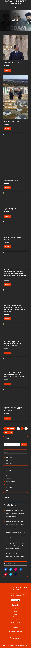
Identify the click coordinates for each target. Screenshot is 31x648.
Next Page (8, 432)
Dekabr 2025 (9, 457)
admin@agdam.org (16, 638)
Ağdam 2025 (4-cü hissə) (11, 62)
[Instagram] (15, 569)
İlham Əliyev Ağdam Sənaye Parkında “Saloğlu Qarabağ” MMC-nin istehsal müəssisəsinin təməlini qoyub (15, 524)
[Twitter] (10, 569)
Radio (7, 484)
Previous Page (9, 428)
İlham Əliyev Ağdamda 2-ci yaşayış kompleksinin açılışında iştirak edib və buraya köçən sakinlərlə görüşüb (15, 545)
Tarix (7, 490)
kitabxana (15, 617)
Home (7, 476)
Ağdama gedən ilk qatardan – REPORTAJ (13, 238)
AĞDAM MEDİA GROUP (9, 645)
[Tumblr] (15, 574)
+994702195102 (16, 631)
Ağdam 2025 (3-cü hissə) (11, 121)
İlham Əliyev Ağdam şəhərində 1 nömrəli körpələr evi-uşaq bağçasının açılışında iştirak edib (14, 374)
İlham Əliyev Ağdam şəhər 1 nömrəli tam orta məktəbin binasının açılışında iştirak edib (15, 343)
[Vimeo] (10, 574)
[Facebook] (5, 569)
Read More (7, 70)
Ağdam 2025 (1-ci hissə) (11, 209)
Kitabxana (8, 478)
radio (15, 619)
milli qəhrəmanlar (15, 622)
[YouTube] (18, 600)
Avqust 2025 (9, 463)
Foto (15, 611)
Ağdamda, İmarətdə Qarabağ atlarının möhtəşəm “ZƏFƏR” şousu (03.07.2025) (15, 408)
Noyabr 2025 (9, 460)
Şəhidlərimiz (9, 487)
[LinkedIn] (20, 569)
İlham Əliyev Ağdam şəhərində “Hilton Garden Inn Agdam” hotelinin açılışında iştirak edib (16, 535)
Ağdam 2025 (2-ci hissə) (11, 180)
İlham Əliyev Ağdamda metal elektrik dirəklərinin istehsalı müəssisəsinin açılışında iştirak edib (15, 513)
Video (15, 614)
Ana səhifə (15, 608)
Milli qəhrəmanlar (10, 481)
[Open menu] (15, 8)
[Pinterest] (5, 574)
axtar (23, 444)
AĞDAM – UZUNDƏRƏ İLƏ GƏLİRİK (15, 589)
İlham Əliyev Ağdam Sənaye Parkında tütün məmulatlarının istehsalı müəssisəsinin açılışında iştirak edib (14, 308)
